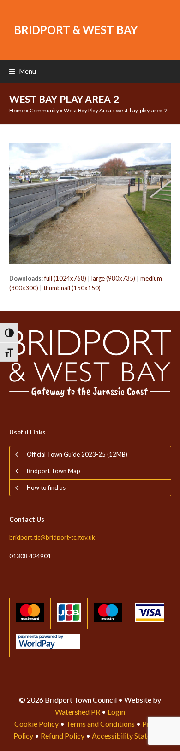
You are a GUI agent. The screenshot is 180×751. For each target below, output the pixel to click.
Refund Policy (62, 735)
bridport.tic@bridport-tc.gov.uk (52, 537)
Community (44, 110)
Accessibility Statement (129, 735)
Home (17, 110)
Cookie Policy (36, 723)
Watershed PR (77, 711)
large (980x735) (113, 278)
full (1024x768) (65, 278)
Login (116, 711)
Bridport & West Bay (76, 29)
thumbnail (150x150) (72, 288)
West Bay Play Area (87, 110)
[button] (22, 71)
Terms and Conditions (100, 723)
